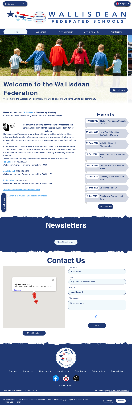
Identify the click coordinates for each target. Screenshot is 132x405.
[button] (41, 31)
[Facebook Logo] (56, 378)
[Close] (128, 400)
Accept (121, 400)
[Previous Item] (4, 69)
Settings (109, 400)
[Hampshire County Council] (66, 378)
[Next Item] (127, 69)
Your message (74, 298)
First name (73, 267)
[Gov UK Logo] (76, 378)
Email (71, 277)
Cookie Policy (15, 401)
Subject (72, 288)
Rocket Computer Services (119, 391)
